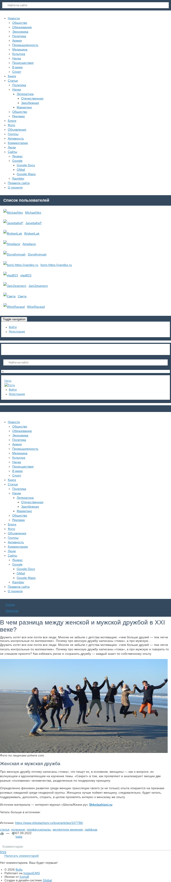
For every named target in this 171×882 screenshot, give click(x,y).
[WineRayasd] (14, 306)
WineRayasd (36, 306)
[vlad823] (10, 275)
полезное (18, 829)
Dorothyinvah (37, 254)
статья (4, 829)
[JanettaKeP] (13, 223)
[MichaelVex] (13, 212)
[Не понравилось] (14, 833)
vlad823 (25, 275)
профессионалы (39, 829)
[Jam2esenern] (14, 285)
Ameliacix (29, 244)
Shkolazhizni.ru (100, 804)
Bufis (19, 869)
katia (19, 836)
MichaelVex (33, 212)
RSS (3, 852)
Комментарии (12, 846)
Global (47, 880)
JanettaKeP (33, 223)
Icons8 (24, 876)
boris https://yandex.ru (56, 265)
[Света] (9, 296)
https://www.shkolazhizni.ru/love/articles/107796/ (49, 823)
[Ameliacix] (11, 243)
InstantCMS (31, 873)
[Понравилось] (2, 833)
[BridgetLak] (12, 233)
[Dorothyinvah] (14, 254)
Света (22, 296)
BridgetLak (31, 233)
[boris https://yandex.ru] (20, 264)
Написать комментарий (21, 856)
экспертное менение (68, 829)
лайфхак (91, 829)
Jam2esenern (38, 286)
